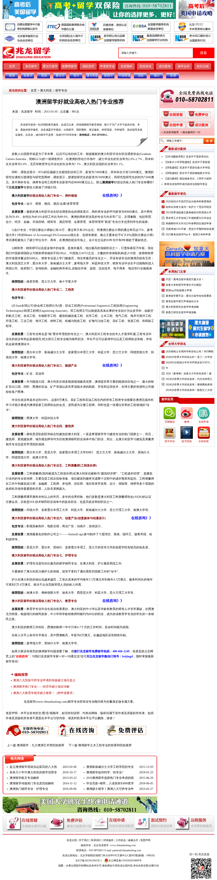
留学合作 (184, 66)
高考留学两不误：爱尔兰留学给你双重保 (188, 295)
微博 (186, 421)
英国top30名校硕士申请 (179, 290)
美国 (12, 75)
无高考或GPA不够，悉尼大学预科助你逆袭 (190, 229)
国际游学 (88, 66)
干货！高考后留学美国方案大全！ (185, 279)
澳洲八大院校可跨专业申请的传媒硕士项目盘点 (44, 680)
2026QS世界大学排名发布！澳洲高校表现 (189, 384)
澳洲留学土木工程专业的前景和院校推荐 (105, 745)
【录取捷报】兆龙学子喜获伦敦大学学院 (187, 167)
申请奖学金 (107, 66)
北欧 (141, 75)
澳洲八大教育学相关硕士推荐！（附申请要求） (44, 693)
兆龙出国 (72, 840)
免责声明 (145, 840)
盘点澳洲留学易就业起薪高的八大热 (33, 766)
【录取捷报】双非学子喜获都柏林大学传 (187, 173)
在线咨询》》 (113, 195)
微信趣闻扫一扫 (191, 132)
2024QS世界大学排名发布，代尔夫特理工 (189, 379)
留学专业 (61, 90)
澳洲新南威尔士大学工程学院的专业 (110, 766)
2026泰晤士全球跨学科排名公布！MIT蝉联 (190, 351)
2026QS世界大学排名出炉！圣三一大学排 (189, 357)
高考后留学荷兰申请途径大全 (182, 301)
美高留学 (31, 66)
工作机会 (121, 840)
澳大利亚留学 (20, 195)
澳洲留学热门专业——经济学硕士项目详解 (41, 686)
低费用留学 (69, 66)
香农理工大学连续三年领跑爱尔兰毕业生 (188, 218)
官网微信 (170, 421)
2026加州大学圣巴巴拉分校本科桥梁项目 (188, 201)
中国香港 (125, 75)
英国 (44, 75)
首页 (12, 66)
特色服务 (108, 840)
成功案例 (165, 66)
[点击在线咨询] (76, 726)
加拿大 (28, 75)
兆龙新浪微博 (171, 132)
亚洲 (173, 75)
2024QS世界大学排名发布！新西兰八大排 (189, 390)
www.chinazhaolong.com (52, 701)
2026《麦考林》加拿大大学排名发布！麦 (188, 373)
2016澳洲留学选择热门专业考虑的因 (110, 777)
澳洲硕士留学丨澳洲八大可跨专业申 (110, 788)
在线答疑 (176, 114)
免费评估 (201, 114)
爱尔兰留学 (50, 66)
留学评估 (170, 441)
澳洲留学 (108, 182)
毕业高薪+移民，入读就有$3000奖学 (110, 783)
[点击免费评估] (125, 726)
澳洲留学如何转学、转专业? (104, 772)
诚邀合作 (133, 840)
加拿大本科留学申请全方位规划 (183, 284)
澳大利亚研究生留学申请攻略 (182, 306)
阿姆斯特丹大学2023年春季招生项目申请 (188, 223)
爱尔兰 (60, 75)
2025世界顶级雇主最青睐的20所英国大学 (188, 212)
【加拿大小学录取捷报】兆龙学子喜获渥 (187, 162)
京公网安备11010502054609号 (125, 860)
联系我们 (96, 840)
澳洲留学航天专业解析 (24, 777)
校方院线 (187, 441)
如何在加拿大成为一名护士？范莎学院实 (188, 207)
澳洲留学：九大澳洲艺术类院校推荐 (40, 745)
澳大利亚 (92, 75)
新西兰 (108, 75)
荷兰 (76, 75)
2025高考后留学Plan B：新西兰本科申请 (188, 234)
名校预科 (126, 66)
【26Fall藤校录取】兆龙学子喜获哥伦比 (186, 156)
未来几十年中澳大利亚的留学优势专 (33, 772)
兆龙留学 (27, 111)
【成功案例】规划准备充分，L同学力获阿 (187, 178)
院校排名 (146, 66)
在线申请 (176, 125)
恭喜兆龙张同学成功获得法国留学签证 (185, 184)
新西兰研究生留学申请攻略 (181, 312)
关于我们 (84, 840)
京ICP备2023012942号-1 (88, 860)
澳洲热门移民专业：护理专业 (29, 788)
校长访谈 (203, 66)
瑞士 (157, 75)
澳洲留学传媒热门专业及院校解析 (32, 783)
